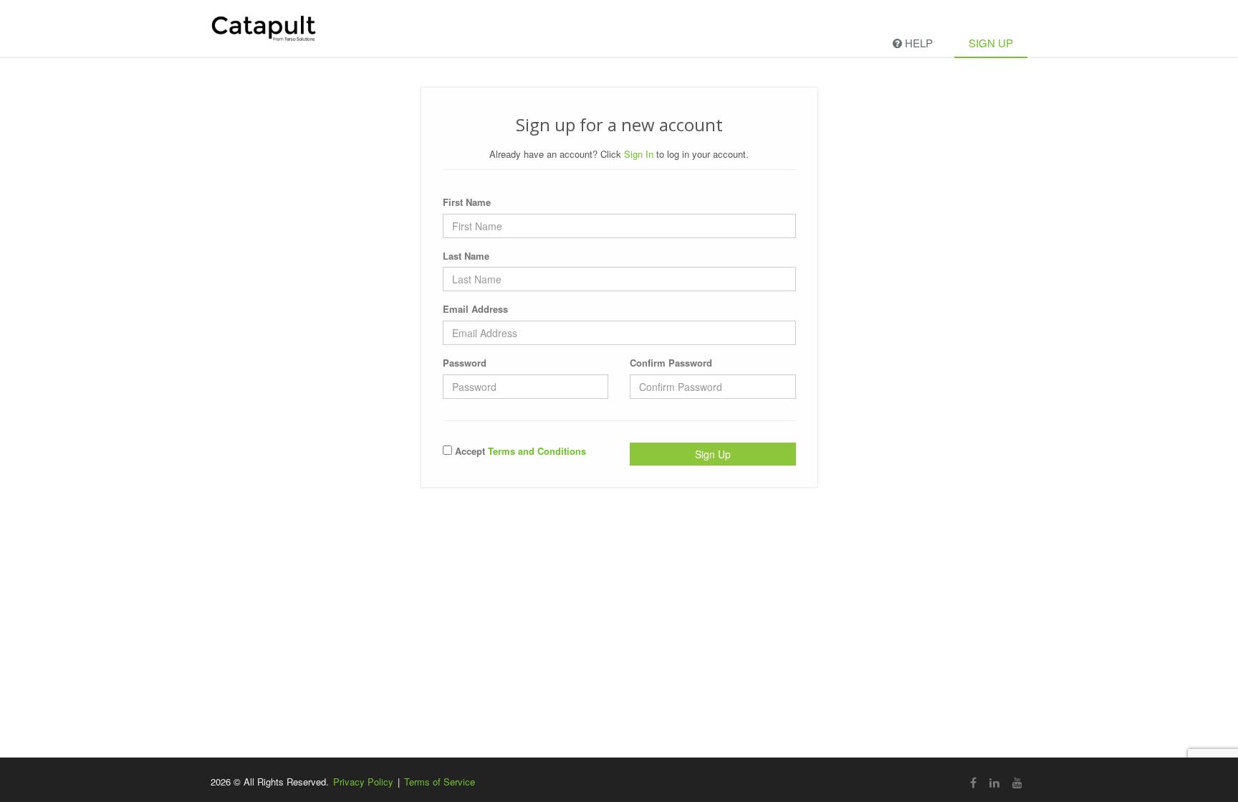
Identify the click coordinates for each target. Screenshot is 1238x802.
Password (464, 362)
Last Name (466, 256)
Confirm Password (671, 362)
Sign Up (991, 42)
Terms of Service (439, 781)
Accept (519, 451)
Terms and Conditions (537, 451)
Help (917, 42)
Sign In (638, 154)
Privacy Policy (363, 781)
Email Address (475, 309)
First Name (467, 202)
